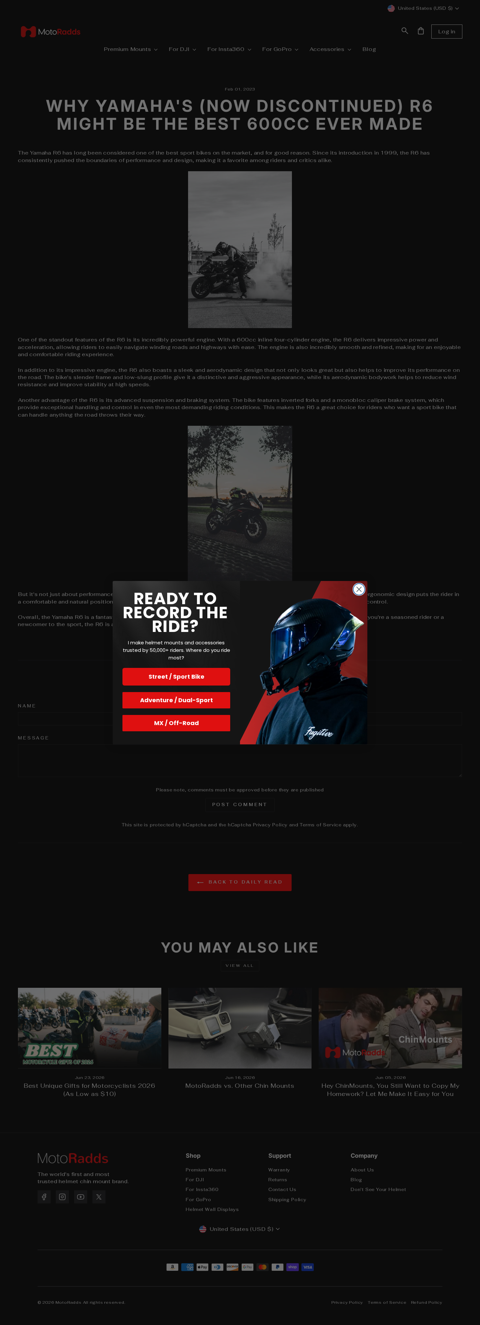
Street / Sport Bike (176, 676)
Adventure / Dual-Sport (176, 700)
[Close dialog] (359, 589)
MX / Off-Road (176, 723)
